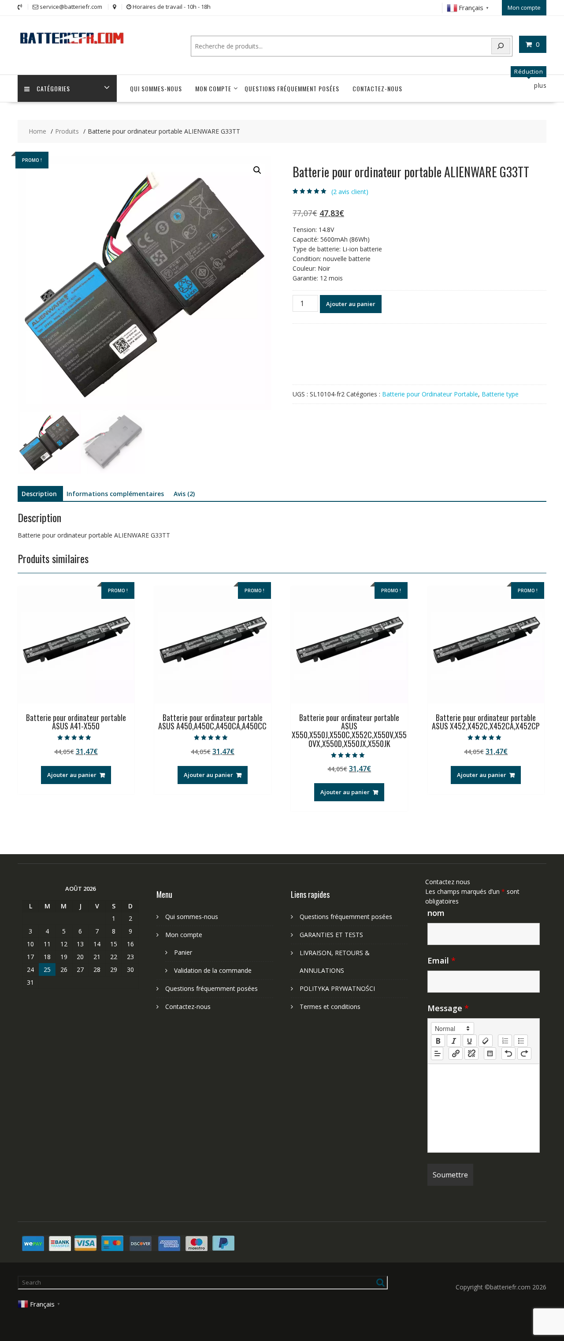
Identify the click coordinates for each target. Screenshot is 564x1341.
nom (436, 913)
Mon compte (524, 7)
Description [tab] (39, 493)
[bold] (438, 1041)
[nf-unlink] (471, 1053)
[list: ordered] (505, 1041)
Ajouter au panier (350, 304)
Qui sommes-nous (156, 88)
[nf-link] (456, 1053)
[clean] (486, 1041)
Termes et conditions (330, 1006)
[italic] (454, 1041)
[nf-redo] (524, 1053)
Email (441, 960)
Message (448, 1008)
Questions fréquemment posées (292, 88)
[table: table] (490, 1053)
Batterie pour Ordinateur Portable (430, 394)
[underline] (470, 1041)
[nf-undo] (508, 1053)
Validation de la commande (213, 970)
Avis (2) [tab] (184, 493)
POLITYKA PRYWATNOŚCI (337, 988)
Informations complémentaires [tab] (115, 493)
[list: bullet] (521, 1041)
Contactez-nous (377, 88)
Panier (183, 952)
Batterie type (500, 394)
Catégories (53, 88)
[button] (257, 170)
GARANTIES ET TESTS (331, 934)
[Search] (501, 46)
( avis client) (349, 191)
